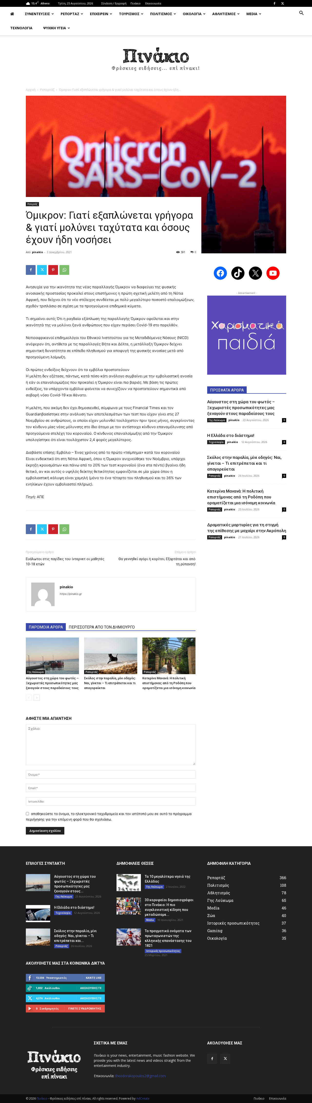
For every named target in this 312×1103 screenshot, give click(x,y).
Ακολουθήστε (90, 988)
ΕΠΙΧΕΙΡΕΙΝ (99, 13)
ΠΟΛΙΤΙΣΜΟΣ (161, 13)
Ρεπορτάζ (47, 90)
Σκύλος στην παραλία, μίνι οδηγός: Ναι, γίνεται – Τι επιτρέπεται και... (75, 936)
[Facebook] (274, 3)
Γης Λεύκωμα (35, 672)
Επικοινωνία (153, 3)
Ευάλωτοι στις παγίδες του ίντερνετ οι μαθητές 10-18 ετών (65, 561)
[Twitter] (282, 3)
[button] (301, 13)
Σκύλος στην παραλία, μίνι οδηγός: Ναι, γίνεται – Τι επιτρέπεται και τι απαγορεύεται (110, 683)
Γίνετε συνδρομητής (84, 1008)
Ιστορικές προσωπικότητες (163, 951)
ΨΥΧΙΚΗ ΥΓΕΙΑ (54, 28)
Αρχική (31, 90)
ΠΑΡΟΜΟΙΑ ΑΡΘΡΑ (46, 627)
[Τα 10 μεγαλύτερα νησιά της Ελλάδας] (129, 882)
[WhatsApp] (64, 270)
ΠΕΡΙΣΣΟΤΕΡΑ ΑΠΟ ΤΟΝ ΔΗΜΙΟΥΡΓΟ (102, 627)
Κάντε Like (93, 977)
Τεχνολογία (216, 442)
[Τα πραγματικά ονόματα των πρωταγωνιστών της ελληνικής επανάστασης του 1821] (129, 937)
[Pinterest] (53, 270)
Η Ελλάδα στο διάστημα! (230, 435)
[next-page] (37, 698)
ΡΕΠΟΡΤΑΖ (70, 13)
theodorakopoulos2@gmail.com (140, 1075)
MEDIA (251, 13)
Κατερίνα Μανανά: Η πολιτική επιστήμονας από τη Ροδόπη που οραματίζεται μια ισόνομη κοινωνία (168, 683)
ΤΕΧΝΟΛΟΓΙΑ (21, 28)
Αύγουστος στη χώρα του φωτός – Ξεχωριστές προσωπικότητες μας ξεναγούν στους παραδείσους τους (52, 683)
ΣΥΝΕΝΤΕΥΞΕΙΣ (37, 13)
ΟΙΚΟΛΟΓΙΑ (192, 13)
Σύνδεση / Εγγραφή (114, 3)
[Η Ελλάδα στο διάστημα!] (38, 913)
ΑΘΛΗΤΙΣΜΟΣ (224, 13)
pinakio (37, 252)
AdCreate (142, 1098)
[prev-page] (29, 698)
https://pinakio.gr (71, 594)
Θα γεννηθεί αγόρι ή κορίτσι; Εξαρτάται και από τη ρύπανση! (156, 561)
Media (150, 920)
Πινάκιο (135, 3)
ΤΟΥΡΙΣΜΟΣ (129, 13)
